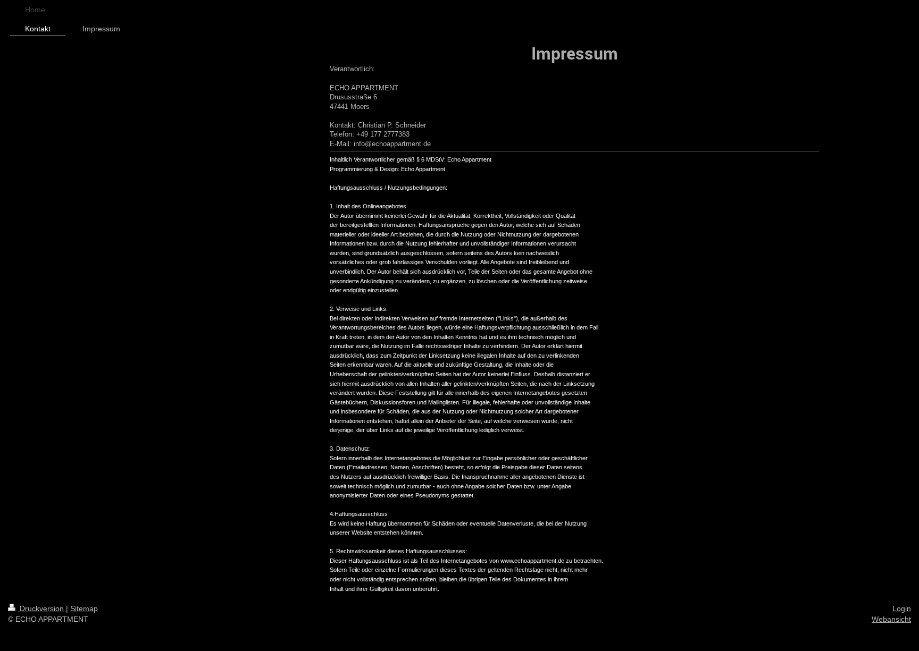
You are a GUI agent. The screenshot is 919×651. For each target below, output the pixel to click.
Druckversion (42, 608)
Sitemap (84, 608)
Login (901, 608)
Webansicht (891, 619)
